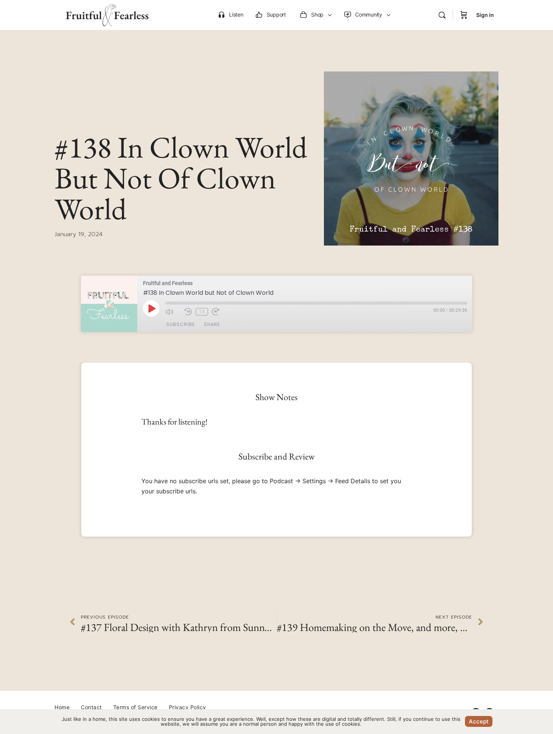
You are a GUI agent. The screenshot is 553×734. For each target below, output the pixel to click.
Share (212, 324)
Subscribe (180, 324)
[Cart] (464, 15)
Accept (479, 721)
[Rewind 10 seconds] (188, 311)
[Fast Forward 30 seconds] (219, 311)
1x (202, 311)
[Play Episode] (151, 308)
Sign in (485, 15)
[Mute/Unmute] (173, 311)
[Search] (442, 15)
